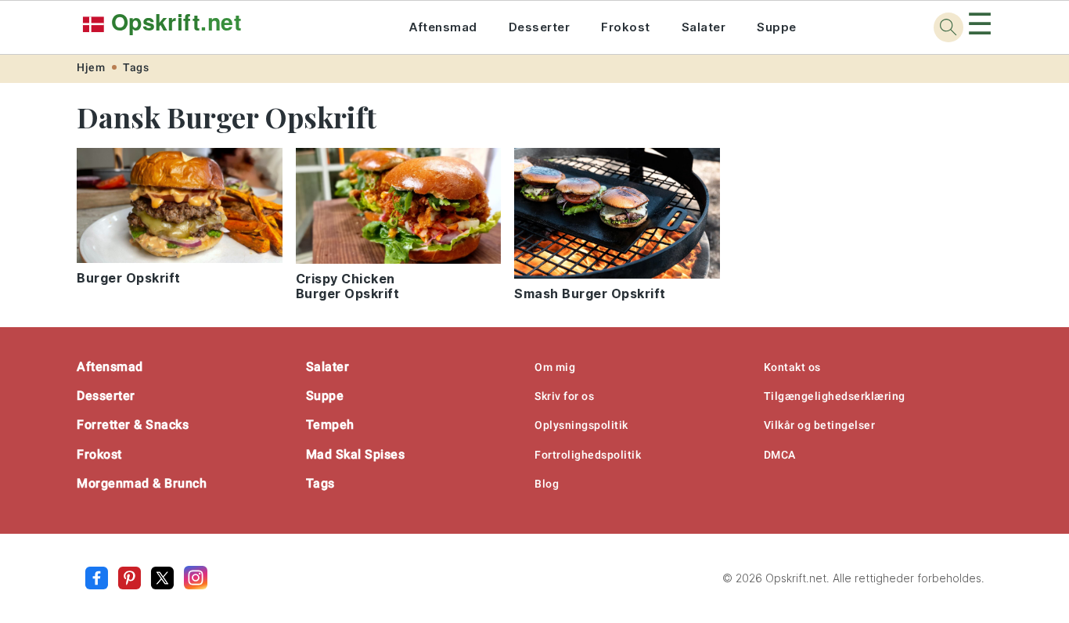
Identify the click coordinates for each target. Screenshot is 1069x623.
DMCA (780, 454)
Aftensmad (443, 27)
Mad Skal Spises (355, 454)
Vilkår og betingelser (820, 425)
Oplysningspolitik (581, 425)
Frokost (625, 27)
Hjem (91, 67)
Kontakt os (792, 367)
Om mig (554, 367)
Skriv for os (564, 396)
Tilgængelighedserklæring (834, 396)
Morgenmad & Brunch (142, 483)
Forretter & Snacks (133, 424)
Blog (546, 483)
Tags (136, 67)
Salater (704, 27)
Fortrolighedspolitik (587, 454)
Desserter (539, 27)
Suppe (777, 27)
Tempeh (330, 424)
